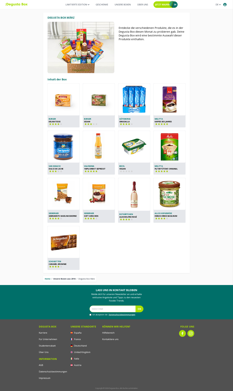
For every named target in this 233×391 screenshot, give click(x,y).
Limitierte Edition (76, 4)
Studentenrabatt (47, 345)
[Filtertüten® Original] (169, 147)
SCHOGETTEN (55, 261)
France (77, 339)
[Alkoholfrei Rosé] (134, 194)
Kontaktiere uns (110, 339)
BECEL (122, 166)
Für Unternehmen (48, 339)
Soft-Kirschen (91, 216)
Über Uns (142, 4)
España (77, 332)
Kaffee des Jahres (163, 121)
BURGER (52, 119)
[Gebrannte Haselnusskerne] (63, 194)
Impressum (44, 378)
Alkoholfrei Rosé (128, 217)
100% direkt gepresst (94, 168)
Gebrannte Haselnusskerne (63, 216)
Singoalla (124, 121)
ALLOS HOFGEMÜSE (163, 213)
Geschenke (102, 4)
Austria (77, 365)
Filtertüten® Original (166, 168)
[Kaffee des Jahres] (169, 99)
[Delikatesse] (63, 99)
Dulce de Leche (56, 168)
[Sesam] (99, 99)
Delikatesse (54, 121)
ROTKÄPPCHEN (126, 214)
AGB (41, 365)
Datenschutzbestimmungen (122, 314)
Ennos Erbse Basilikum (166, 216)
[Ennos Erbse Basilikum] (169, 194)
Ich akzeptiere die (113, 314)
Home (47, 278)
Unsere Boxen (123, 4)
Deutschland (80, 345)
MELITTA (159, 119)
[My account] (225, 4)
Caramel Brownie (57, 264)
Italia (76, 358)
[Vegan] (134, 147)
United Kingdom (81, 352)
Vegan (122, 168)
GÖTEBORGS (125, 119)
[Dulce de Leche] (63, 147)
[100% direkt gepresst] (99, 147)
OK (139, 309)
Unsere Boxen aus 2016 (64, 278)
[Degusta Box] (16, 4)
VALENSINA (89, 166)
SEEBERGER (54, 213)
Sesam (87, 121)
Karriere (43, 332)
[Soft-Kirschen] (99, 194)
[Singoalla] (134, 99)
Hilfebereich (108, 332)
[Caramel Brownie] (63, 242)
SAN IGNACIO (55, 166)
